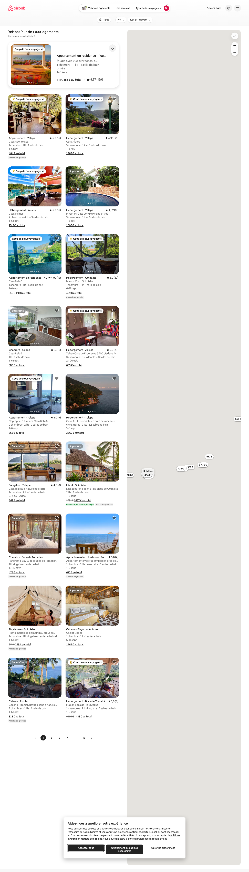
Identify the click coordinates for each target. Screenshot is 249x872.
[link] (35, 737)
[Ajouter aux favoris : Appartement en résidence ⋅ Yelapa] (56, 238)
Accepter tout (86, 847)
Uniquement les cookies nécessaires (124, 849)
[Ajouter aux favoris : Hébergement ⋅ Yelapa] (114, 99)
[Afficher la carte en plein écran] (234, 36)
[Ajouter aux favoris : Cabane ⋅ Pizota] (56, 662)
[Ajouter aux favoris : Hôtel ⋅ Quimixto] (114, 446)
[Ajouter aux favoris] (112, 48)
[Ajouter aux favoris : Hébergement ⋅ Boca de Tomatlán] (114, 662)
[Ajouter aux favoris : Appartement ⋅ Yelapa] (56, 99)
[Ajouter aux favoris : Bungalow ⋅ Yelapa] (56, 446)
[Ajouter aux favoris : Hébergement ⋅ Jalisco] (114, 310)
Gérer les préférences (163, 847)
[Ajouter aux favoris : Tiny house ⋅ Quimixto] (56, 590)
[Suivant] (92, 737)
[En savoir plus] (35, 36)
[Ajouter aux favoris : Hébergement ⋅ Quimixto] (114, 238)
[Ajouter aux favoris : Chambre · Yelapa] (56, 310)
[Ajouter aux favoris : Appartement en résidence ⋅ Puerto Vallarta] (114, 518)
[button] (72, 80)
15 (84, 737)
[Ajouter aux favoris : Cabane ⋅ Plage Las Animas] (114, 590)
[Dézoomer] (234, 45)
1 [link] (43, 737)
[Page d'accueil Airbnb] (16, 8)
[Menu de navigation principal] (237, 8)
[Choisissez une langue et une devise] (228, 8)
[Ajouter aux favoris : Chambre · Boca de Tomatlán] (56, 518)
